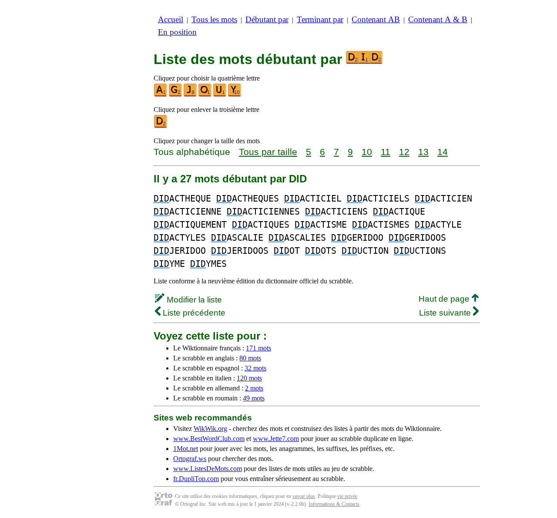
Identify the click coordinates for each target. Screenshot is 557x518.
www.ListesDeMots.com (207, 468)
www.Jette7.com (276, 438)
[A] (161, 94)
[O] (205, 94)
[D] (161, 126)
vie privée (347, 496)
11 (385, 152)
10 (367, 152)
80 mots (250, 358)
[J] (190, 94)
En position (177, 32)
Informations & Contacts (334, 504)
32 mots (255, 368)
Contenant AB (376, 19)
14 (442, 152)
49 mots (254, 398)
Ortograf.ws (189, 458)
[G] (175, 94)
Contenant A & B (437, 19)
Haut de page (445, 298)
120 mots (249, 378)
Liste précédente (193, 312)
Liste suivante (446, 312)
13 (423, 152)
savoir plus (303, 496)
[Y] (235, 94)
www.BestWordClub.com (209, 438)
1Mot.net (185, 448)
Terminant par (320, 19)
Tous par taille (268, 152)
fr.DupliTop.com (196, 478)
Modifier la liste (193, 299)
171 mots (258, 348)
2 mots (254, 388)
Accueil (170, 19)
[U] (220, 94)
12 (404, 152)
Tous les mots (214, 19)
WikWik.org (210, 428)
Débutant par (267, 19)
